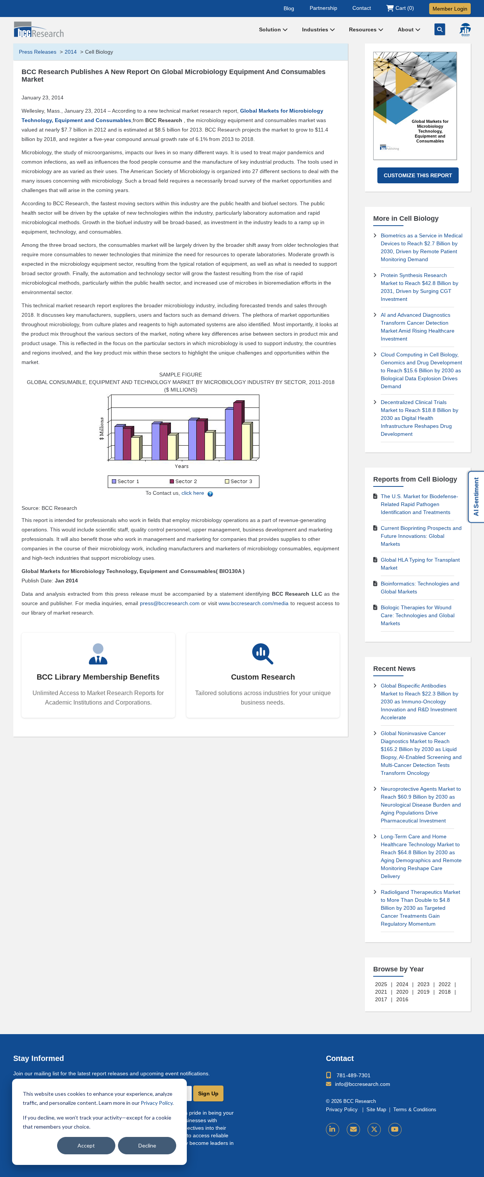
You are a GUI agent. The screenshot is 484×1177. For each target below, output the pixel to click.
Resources (363, 29)
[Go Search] (439, 29)
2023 (423, 984)
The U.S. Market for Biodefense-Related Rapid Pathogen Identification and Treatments (419, 504)
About (406, 29)
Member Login (450, 9)
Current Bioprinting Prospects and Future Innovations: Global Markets (421, 536)
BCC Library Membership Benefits (98, 677)
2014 (71, 52)
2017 (381, 999)
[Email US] (353, 1129)
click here (193, 493)
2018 (445, 992)
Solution (270, 29)
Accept (86, 1145)
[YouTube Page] (395, 1129)
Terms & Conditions (414, 1109)
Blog (289, 8)
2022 (445, 984)
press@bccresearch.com (170, 603)
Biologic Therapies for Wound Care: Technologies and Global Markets (418, 615)
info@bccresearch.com (362, 1084)
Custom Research (263, 677)
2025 (381, 984)
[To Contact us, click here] (210, 493)
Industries (316, 29)
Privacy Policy (156, 1103)
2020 (402, 992)
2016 (402, 999)
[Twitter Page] (374, 1129)
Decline (147, 1145)
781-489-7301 (354, 1075)
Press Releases (37, 52)
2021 (381, 992)
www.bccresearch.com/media (254, 603)
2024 (402, 984)
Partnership (323, 8)
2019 (423, 992)
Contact (361, 8)
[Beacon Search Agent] (465, 30)
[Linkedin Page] (332, 1129)
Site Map (376, 1109)
